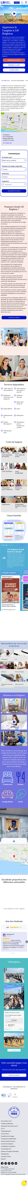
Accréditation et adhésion (8, 1146)
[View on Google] (4, 935)
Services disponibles (17, 80)
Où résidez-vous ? (7, 157)
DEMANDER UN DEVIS (14, 191)
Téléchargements (6, 1131)
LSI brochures (14, 70)
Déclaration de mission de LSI (9, 1126)
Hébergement (5, 1154)
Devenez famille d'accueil (8, 1141)
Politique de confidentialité (8, 1139)
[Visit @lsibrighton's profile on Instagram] (6, 1025)
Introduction (5, 80)
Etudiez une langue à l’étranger (10, 1151)
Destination (5, 173)
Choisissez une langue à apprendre (12, 166)
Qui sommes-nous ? (6, 1121)
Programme (5, 181)
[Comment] (9, 1029)
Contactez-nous (14, 317)
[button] (1, 941)
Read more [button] (6, 949)
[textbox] (14, 160)
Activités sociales (6, 1156)
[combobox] (14, 160)
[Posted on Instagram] (22, 1025)
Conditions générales (7, 1123)
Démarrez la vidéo (14, 65)
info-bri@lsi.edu (7, 143)
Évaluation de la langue (7, 1136)
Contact (17, 2)
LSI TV (3, 1128)
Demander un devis (14, 60)
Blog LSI (3, 1159)
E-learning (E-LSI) (6, 1149)
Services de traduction (7, 1144)
